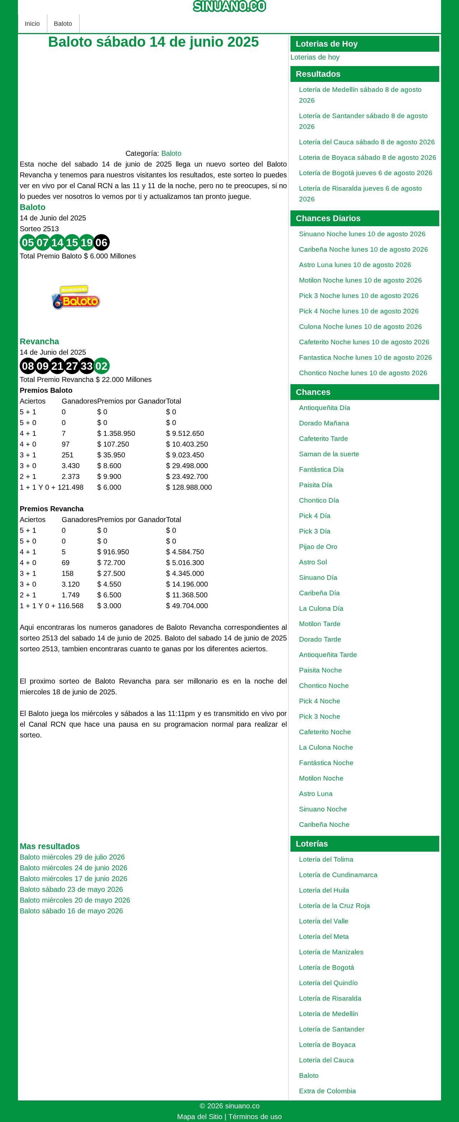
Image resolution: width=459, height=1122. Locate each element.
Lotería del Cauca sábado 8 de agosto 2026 (367, 142)
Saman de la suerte (329, 454)
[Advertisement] (153, 97)
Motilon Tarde (320, 624)
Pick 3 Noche (319, 716)
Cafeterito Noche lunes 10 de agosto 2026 (364, 342)
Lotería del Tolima (326, 859)
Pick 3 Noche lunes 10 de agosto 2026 (359, 295)
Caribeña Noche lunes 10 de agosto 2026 (363, 249)
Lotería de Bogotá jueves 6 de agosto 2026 (365, 173)
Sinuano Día (318, 577)
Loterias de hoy (315, 57)
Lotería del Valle (324, 921)
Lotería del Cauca (326, 1060)
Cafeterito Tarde (323, 438)
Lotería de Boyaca (327, 1044)
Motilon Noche (321, 778)
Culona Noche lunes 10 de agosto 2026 (360, 326)
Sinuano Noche (323, 809)
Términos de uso (255, 1117)
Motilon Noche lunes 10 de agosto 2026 (360, 280)
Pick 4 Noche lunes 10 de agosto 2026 (359, 311)
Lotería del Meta (324, 936)
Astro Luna (316, 793)
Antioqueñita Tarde (328, 654)
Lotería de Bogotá (326, 967)
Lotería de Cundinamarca (338, 875)
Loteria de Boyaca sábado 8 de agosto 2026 (367, 157)
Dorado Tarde (320, 639)
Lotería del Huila (324, 890)
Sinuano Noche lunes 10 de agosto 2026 (362, 234)
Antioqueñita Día (324, 407)
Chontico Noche (324, 685)
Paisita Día (315, 485)
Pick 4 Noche (319, 701)
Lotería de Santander (331, 1029)
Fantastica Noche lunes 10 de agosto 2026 (365, 357)
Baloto (63, 23)
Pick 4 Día (315, 516)
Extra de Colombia (327, 1091)
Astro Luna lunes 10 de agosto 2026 (355, 265)
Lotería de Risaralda (330, 998)
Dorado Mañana (324, 423)
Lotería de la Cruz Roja (334, 905)
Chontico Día (319, 500)
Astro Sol (313, 562)
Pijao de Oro (318, 546)
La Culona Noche (326, 747)
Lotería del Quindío (328, 983)
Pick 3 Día (315, 531)
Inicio (32, 23)
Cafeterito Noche (325, 732)
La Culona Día (321, 608)
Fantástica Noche (326, 763)
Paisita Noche (320, 670)
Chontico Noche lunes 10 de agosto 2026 (363, 373)
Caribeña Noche (324, 824)
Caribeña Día (319, 593)
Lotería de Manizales (331, 952)
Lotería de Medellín (328, 1014)
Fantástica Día (321, 469)
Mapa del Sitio (199, 1117)
